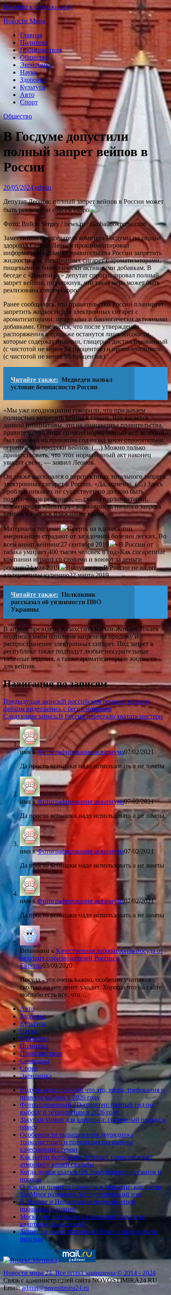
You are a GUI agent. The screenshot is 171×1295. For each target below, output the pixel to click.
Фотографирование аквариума (80, 751)
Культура (32, 87)
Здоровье (33, 79)
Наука (28, 72)
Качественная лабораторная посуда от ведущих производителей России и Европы (91, 958)
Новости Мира (24, 20)
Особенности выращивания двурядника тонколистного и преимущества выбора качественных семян (76, 1142)
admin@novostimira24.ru (55, 1287)
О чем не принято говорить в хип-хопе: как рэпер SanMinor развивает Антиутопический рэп (90, 1190)
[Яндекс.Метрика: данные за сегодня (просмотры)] (30, 1260)
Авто (27, 94)
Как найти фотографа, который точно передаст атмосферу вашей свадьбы (86, 1160)
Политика (34, 42)
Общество (34, 57)
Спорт (29, 102)
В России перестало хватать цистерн (83, 716)
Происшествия (41, 49)
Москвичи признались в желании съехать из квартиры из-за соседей (83, 1220)
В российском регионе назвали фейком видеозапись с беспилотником (76, 705)
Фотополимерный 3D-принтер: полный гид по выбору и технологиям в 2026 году (86, 1108)
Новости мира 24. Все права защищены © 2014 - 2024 (79, 1272)
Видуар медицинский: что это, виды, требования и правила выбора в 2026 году (92, 1093)
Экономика (36, 64)
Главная (31, 35)
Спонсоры (34, 1060)
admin (43, 187)
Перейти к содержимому (38, 6)
